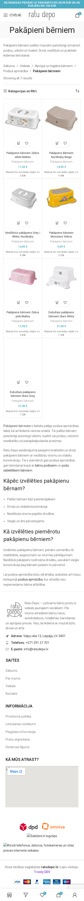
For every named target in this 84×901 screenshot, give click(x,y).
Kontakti (11, 693)
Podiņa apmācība (15, 71)
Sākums (9, 66)
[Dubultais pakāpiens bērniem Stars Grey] (23, 357)
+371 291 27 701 (30, 642)
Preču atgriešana (18, 739)
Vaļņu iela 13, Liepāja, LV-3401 (38, 636)
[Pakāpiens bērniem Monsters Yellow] (61, 198)
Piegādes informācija (21, 732)
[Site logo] (42, 15)
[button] (19, 143)
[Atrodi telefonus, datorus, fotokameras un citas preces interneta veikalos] (42, 847)
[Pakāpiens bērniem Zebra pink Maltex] (23, 278)
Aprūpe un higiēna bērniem (54, 66)
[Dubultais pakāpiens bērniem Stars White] (61, 278)
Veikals (25, 66)
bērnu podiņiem (46, 465)
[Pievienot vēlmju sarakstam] (27, 143)
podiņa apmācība (30, 579)
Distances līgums (18, 747)
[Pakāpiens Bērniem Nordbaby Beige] (61, 118)
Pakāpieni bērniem (23, 161)
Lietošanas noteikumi (21, 724)
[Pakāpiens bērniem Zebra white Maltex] (23, 118)
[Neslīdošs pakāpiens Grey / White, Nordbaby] (23, 198)
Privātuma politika (18, 716)
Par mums (13, 678)
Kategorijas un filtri (22, 91)
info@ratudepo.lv (29, 649)
